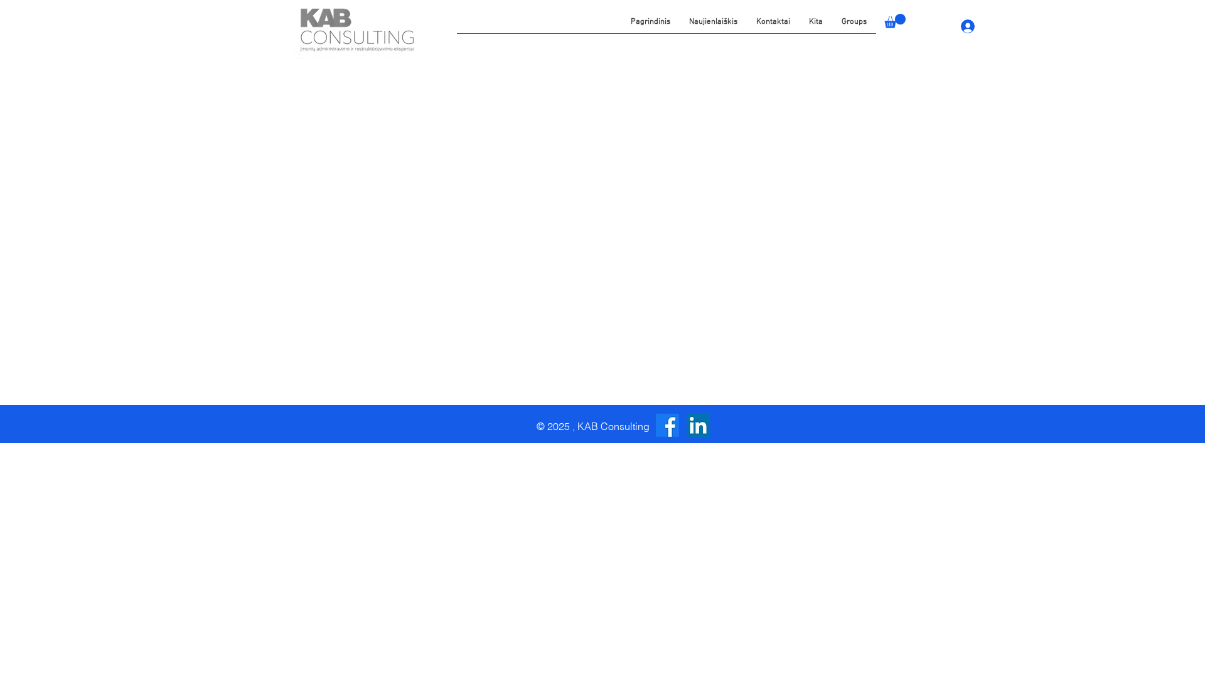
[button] (816, 26)
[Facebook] (667, 425)
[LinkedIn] (698, 425)
